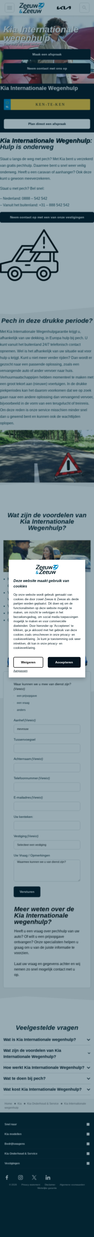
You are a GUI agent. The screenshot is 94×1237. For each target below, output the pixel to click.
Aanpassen (20, 670)
